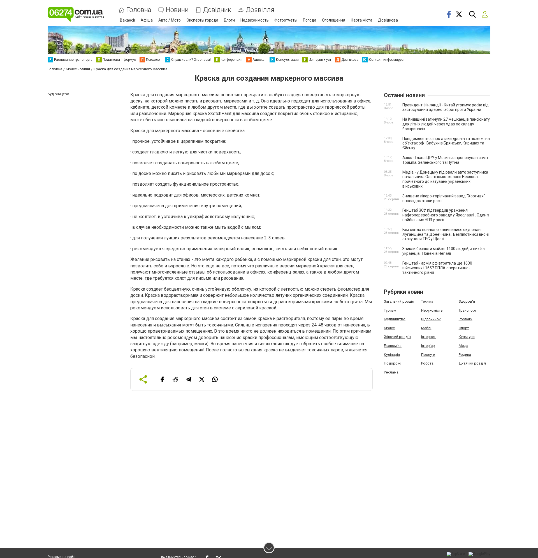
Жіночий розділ (397, 337)
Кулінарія (392, 354)
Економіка (393, 346)
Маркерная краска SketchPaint (199, 113)
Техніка (427, 301)
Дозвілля (260, 10)
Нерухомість (432, 310)
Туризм (390, 310)
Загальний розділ (399, 301)
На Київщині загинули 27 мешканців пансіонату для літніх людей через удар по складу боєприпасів (446, 124)
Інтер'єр (428, 346)
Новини (177, 10)
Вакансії (127, 20)
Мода (463, 346)
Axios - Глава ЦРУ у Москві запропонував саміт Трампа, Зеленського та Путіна (445, 160)
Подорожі (392, 363)
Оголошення (333, 20)
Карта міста (361, 20)
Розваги (465, 319)
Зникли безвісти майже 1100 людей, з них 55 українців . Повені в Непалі (443, 251)
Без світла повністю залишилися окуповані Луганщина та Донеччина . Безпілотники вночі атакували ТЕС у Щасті (445, 234)
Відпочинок (431, 319)
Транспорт (468, 310)
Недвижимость (254, 20)
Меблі (426, 328)
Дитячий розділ (472, 363)
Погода (309, 20)
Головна (138, 10)
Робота (427, 363)
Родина (465, 354)
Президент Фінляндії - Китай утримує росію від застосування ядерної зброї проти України (445, 107)
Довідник (217, 10)
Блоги (229, 20)
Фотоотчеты (285, 20)
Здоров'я (467, 301)
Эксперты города (202, 20)
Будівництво (394, 319)
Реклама (391, 372)
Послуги (428, 354)
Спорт (464, 328)
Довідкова (388, 20)
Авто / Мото (169, 20)
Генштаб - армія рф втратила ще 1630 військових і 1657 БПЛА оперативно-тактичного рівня (437, 268)
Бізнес (389, 328)
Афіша (147, 20)
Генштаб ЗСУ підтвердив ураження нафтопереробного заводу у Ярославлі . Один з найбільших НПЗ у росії (445, 215)
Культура (467, 337)
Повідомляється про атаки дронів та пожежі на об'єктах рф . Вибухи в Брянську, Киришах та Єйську (446, 143)
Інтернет (428, 337)
